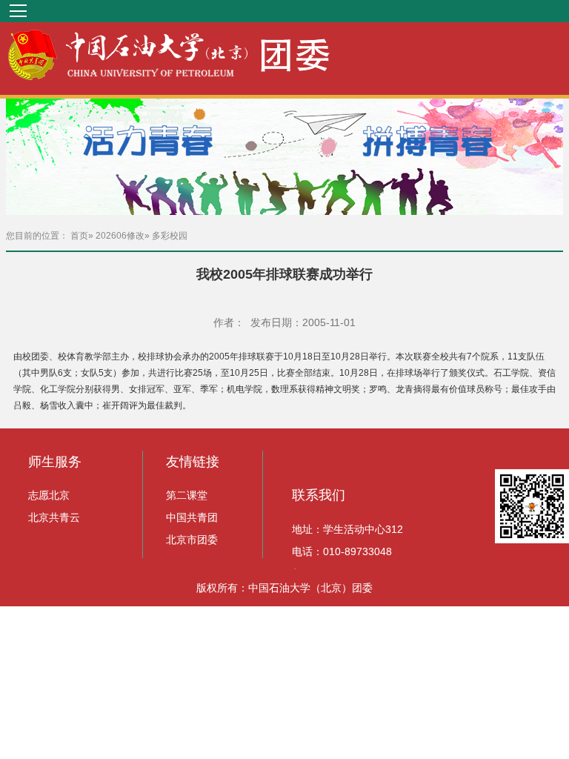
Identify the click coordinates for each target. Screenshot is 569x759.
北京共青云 (54, 517)
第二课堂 (186, 495)
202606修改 (120, 236)
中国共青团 (192, 517)
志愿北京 (49, 495)
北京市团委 (192, 540)
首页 (79, 236)
